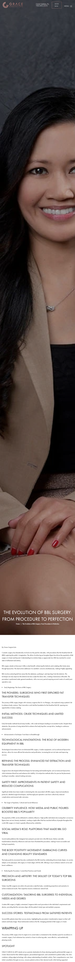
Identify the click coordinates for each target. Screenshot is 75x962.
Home (18, 624)
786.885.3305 (42, 6)
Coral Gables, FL (42, 4)
